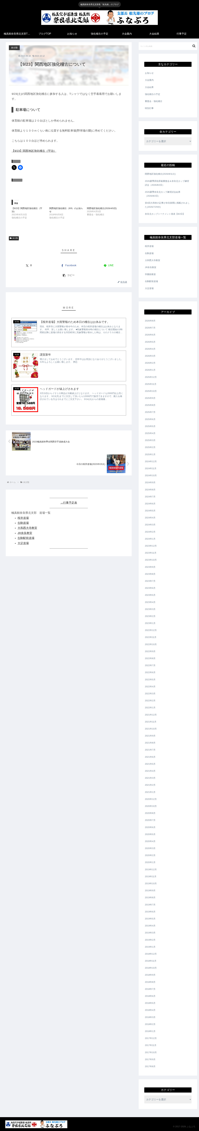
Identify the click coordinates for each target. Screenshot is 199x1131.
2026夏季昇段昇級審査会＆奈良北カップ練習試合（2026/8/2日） (167, 183)
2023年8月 (150, 574)
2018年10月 (151, 968)
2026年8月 (150, 320)
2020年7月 (150, 820)
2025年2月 (150, 447)
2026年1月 (150, 370)
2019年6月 (150, 911)
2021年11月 (150, 721)
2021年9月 (150, 735)
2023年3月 (150, 609)
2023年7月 (150, 581)
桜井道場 (23, 517)
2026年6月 (150, 334)
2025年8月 (150, 405)
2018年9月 (150, 975)
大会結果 (149, 87)
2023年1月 (150, 623)
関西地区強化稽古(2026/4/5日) (102, 208)
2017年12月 (151, 1038)
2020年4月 (150, 841)
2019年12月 (151, 869)
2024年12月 (151, 461)
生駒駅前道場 (26, 538)
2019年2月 (150, 940)
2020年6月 (150, 827)
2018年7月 (150, 989)
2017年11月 (150, 1045)
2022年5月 (150, 679)
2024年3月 (150, 524)
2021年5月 (150, 764)
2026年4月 (150, 349)
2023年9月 (150, 567)
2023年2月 (150, 616)
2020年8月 (150, 813)
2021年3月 (150, 778)
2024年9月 (150, 482)
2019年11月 (150, 876)
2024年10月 (151, 475)
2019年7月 (150, 904)
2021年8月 (150, 742)
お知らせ (149, 73)
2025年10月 (151, 391)
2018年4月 (150, 1010)
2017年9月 (150, 1059)
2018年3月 (150, 1017)
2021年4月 (150, 771)
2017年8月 (150, 1066)
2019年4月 (150, 925)
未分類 (15, 238)
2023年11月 (150, 553)
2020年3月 (150, 848)
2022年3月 (150, 693)
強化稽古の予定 (152, 94)
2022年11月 (150, 637)
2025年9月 (150, 398)
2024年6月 (150, 503)
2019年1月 (150, 947)
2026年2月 (150, 363)
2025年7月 (150, 412)
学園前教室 (150, 274)
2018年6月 (150, 996)
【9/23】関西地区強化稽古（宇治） (34, 150)
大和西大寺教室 (27, 528)
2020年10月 (151, 806)
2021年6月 (150, 757)
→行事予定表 (68, 502)
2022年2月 (150, 700)
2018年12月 (151, 954)
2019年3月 (150, 932)
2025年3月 (150, 440)
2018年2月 (150, 1024)
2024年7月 (150, 496)
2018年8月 (150, 982)
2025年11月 (150, 384)
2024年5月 (150, 510)
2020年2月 (150, 855)
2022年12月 (151, 630)
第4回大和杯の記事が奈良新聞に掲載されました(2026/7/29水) (167, 205)
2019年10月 (151, 883)
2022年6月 (150, 672)
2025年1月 (150, 454)
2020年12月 (151, 799)
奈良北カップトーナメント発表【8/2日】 (165, 214)
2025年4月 (150, 433)
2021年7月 (150, 749)
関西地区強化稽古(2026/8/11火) (160, 174)
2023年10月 (151, 560)
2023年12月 (151, 546)
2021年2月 (150, 785)
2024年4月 (150, 517)
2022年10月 (151, 644)
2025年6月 (150, 419)
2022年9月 (150, 651)
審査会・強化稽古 (153, 101)
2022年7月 (150, 665)
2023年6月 (150, 588)
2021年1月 (150, 792)
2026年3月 (150, 356)
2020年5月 (150, 834)
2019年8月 (150, 897)
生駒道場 (23, 522)
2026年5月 (150, 342)
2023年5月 (150, 595)
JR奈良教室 (25, 533)
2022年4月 (150, 686)
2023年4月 (150, 602)
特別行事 (149, 108)
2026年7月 (150, 327)
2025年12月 (151, 377)
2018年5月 (150, 1003)
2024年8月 (150, 489)
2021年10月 (151, 728)
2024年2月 (150, 532)
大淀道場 (23, 543)
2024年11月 (150, 468)
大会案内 (149, 80)
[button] (69, 275)
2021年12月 (151, 714)
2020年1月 (150, 862)
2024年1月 (150, 539)
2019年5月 (150, 918)
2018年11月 (150, 961)
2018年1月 (150, 1031)
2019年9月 (150, 890)
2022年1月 (150, 707)
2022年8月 (150, 658)
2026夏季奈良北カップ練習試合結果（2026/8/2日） (162, 194)
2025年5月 (150, 426)
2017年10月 (151, 1052)
